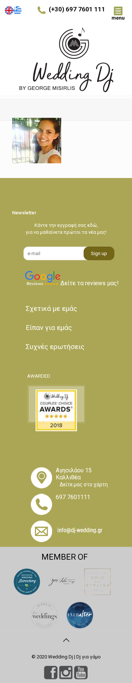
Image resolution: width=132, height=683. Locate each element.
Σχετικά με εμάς (51, 308)
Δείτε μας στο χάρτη (84, 484)
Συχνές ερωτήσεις (55, 346)
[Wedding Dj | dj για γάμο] (66, 60)
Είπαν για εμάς (49, 327)
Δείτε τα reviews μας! (89, 283)
